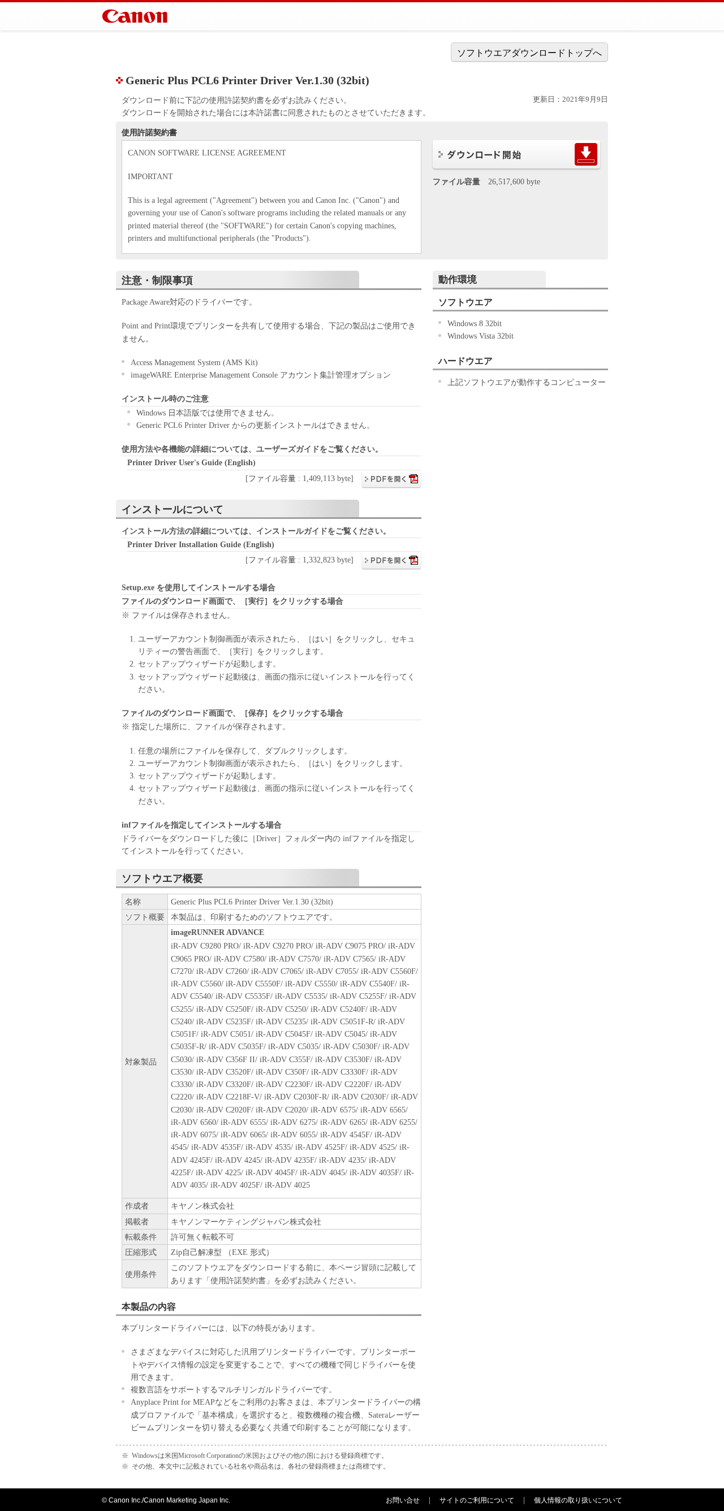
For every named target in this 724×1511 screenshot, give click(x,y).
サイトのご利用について (476, 1500)
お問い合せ (403, 1500)
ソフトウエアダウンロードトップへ (529, 53)
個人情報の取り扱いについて (578, 1500)
